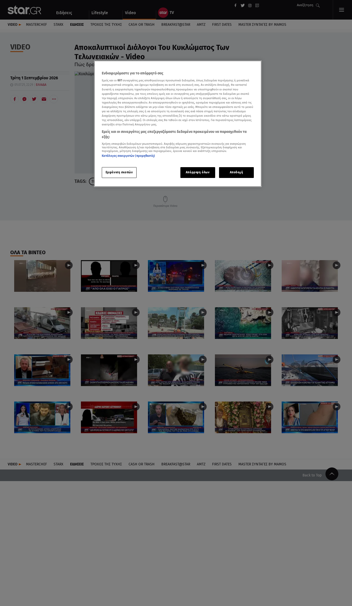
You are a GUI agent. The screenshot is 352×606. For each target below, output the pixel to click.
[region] (178, 124)
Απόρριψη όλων (197, 172)
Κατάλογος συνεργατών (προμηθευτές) (128, 156)
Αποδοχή (236, 172)
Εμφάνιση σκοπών (119, 172)
